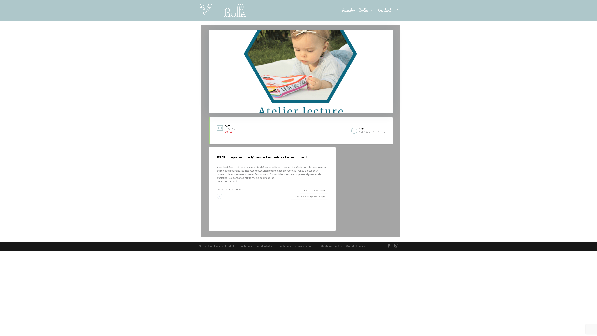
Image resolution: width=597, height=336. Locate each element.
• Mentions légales (329, 246)
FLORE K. (229, 246)
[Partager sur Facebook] (219, 196)
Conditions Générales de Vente (297, 246)
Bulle (364, 10)
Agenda (347, 10)
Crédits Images (355, 246)
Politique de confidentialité (256, 246)
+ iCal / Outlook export (314, 190)
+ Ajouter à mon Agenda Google (309, 196)
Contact (384, 10)
